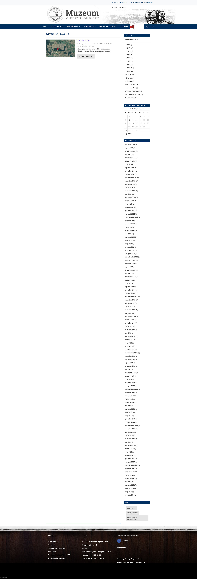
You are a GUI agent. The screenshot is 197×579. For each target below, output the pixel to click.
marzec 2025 (129, 201)
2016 (128, 45)
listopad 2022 (130, 293)
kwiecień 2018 (130, 445)
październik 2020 (131, 353)
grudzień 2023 (130, 250)
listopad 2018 (130, 422)
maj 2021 (128, 333)
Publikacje (89, 27)
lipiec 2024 (129, 227)
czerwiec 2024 (130, 230)
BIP (137, 27)
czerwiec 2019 (130, 402)
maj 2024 (128, 234)
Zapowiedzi (129, 98)
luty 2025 (128, 204)
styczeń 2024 (130, 247)
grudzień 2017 (130, 459)
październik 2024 (131, 217)
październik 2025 (131, 178)
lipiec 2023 (129, 267)
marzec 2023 (129, 280)
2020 (129, 55)
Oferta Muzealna (107, 27)
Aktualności (72, 27)
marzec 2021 (129, 340)
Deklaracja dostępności (56, 558)
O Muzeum (56, 27)
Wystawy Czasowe (132, 91)
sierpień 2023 (130, 264)
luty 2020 (128, 379)
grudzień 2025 (130, 171)
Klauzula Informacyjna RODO (59, 555)
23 (133, 127)
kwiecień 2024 (130, 237)
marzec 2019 (129, 412)
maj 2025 (128, 194)
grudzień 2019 (130, 383)
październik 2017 (131, 465)
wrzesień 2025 (130, 181)
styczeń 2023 (130, 287)
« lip (125, 134)
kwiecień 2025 (130, 197)
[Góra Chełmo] (60, 48)
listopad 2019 (130, 386)
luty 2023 (128, 283)
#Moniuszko (132, 513)
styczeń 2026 (130, 168)
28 (126, 130)
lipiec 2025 (129, 187)
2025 (129, 68)
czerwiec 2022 (130, 310)
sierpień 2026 (130, 144)
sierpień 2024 (130, 224)
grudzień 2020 (130, 346)
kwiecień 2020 (130, 373)
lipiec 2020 (129, 363)
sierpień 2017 (130, 472)
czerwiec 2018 (130, 439)
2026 (128, 71)
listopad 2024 (130, 214)
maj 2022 (128, 313)
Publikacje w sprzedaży (56, 548)
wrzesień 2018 (130, 429)
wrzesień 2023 (130, 260)
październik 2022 (131, 297)
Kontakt (124, 27)
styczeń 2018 (129, 455)
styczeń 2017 (129, 495)
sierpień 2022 (130, 303)
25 (140, 127)
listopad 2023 (130, 254)
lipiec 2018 (129, 435)
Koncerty (128, 81)
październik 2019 (131, 389)
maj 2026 (128, 154)
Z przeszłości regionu (132, 94)
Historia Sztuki (53, 542)
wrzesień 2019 (130, 392)
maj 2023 (128, 273)
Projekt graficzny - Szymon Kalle (129, 559)
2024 (128, 64)
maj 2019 (128, 406)
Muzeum (88, 44)
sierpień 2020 (130, 359)
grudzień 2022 (130, 290)
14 (126, 123)
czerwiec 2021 (130, 330)
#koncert (131, 508)
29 (129, 130)
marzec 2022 (129, 320)
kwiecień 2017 (130, 485)
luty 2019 (128, 416)
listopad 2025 (130, 174)
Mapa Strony (118, 7)
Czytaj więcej (85, 56)
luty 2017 (128, 492)
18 (140, 123)
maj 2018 (128, 442)
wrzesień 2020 (130, 356)
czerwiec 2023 (130, 270)
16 (133, 123)
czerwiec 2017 (130, 478)
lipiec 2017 (129, 475)
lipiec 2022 (129, 306)
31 (136, 130)
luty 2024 (128, 244)
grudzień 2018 (130, 419)
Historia (128, 78)
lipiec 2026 (129, 148)
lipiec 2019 (129, 399)
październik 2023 (131, 257)
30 (133, 130)
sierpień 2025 (130, 184)
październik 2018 (131, 426)
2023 (128, 61)
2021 (128, 58)
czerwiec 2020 (130, 366)
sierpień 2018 (130, 432)
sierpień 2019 (130, 396)
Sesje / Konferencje (131, 85)
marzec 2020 (129, 376)
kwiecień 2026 (130, 158)
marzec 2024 (129, 240)
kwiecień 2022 (130, 316)
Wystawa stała (130, 88)
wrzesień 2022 (130, 300)
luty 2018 (128, 452)
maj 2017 (128, 482)
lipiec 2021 (129, 326)
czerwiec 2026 (130, 151)
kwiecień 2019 (130, 409)
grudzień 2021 (130, 323)
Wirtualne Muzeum (121, 2)
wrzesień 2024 (130, 221)
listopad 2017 (130, 462)
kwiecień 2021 (130, 336)
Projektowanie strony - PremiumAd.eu (131, 562)
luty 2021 (128, 343)
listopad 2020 (130, 349)
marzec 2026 (129, 161)
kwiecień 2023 (130, 277)
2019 (128, 51)
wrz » (130, 134)
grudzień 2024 (130, 211)
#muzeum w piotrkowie (132, 518)
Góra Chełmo (83, 40)
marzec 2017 (129, 488)
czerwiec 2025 (130, 191)
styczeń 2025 (130, 207)
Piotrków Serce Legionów (142, 2)
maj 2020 (128, 369)
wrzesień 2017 (130, 468)
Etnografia (51, 545)
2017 (100, 44)
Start (45, 27)
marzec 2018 (129, 449)
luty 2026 (128, 164)
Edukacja (128, 75)
